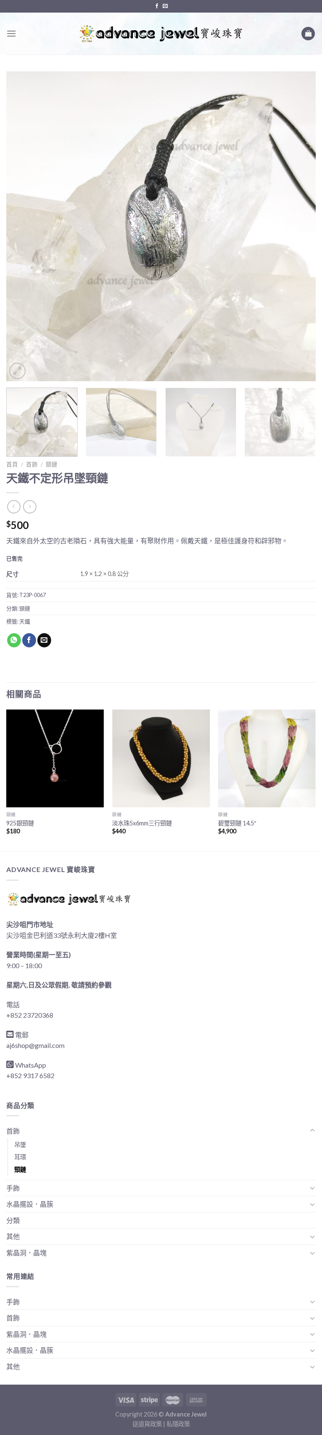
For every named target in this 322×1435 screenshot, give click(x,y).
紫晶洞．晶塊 (26, 1253)
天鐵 (24, 621)
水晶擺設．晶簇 (29, 1204)
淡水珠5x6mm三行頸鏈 (142, 823)
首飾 (32, 464)
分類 (13, 1220)
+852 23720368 (29, 1015)
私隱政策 (178, 1423)
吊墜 (20, 1144)
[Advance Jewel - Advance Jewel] (161, 33)
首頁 (12, 464)
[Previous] (23, 226)
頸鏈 (51, 464)
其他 (13, 1236)
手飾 (13, 1188)
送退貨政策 (147, 1423)
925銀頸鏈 (20, 823)
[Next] (298, 226)
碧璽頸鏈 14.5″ (237, 823)
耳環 (20, 1156)
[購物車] (308, 34)
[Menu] (11, 33)
